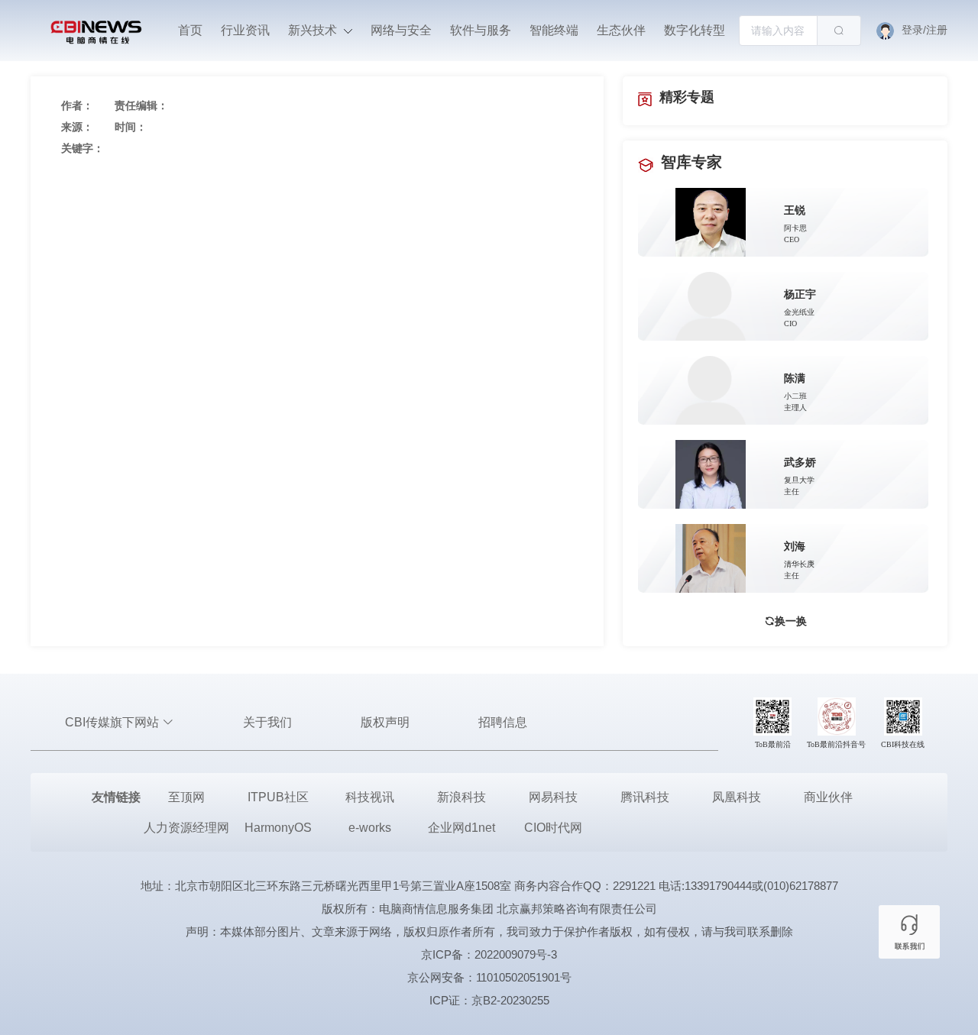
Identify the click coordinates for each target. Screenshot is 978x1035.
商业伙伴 (828, 797)
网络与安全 (401, 30)
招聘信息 (502, 722)
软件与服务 (480, 30)
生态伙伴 (621, 30)
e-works (369, 827)
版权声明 (385, 722)
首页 (190, 30)
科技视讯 (369, 797)
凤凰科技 (736, 797)
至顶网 (186, 797)
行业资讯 (245, 30)
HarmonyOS (278, 827)
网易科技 (553, 797)
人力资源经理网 (186, 827)
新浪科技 (461, 797)
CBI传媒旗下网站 (113, 722)
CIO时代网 (553, 827)
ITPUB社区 (278, 797)
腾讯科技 (644, 797)
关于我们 (267, 722)
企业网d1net (461, 827)
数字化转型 (694, 30)
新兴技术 (314, 30)
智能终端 (553, 30)
